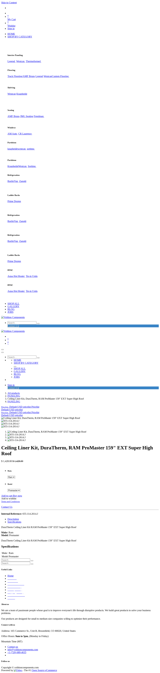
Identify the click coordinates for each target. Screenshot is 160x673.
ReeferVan (13, 181)
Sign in (11, 28)
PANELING (14, 396)
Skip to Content (9, 2)
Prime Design (14, 201)
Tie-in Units (32, 276)
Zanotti (22, 181)
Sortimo (32, 166)
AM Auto (13, 133)
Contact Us (13, 326)
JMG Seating (26, 116)
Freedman (39, 116)
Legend (39, 76)
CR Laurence (25, 133)
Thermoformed (33, 61)
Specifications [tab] (14, 522)
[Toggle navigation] (2, 349)
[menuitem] (11, 34)
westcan (22, 148)
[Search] (38, 323)
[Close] (2, 352)
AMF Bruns (14, 116)
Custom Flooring (60, 76)
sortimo (31, 148)
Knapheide (21, 93)
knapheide (13, 148)
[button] (20, 406)
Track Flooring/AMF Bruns (21, 76)
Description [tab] (13, 519)
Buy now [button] (17, 495)
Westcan (20, 61)
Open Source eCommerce (44, 670)
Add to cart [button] (7, 495)
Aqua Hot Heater (16, 276)
